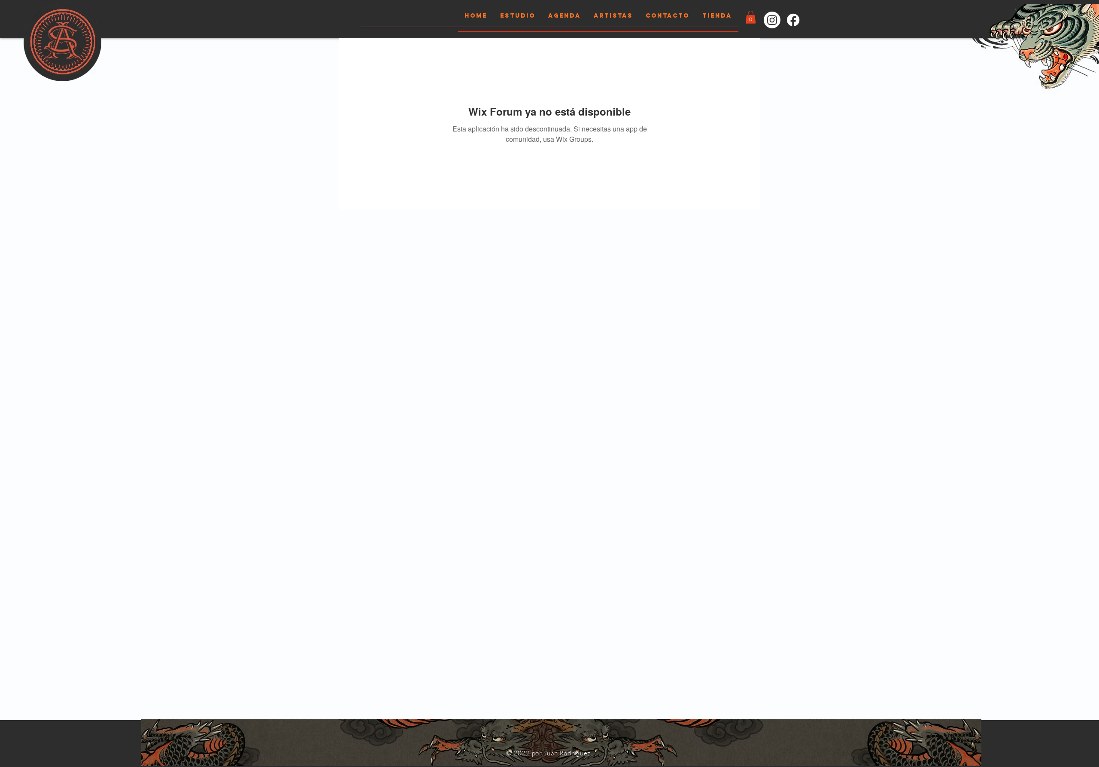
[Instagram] (772, 20)
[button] (750, 17)
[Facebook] (793, 20)
